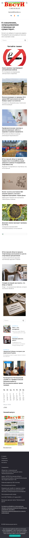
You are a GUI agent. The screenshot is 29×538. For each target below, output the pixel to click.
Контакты (4, 462)
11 (7, 396)
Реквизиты (4, 460)
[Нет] (27, 532)
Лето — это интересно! (15, 328)
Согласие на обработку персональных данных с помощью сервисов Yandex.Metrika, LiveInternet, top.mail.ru (14, 508)
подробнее (9, 530)
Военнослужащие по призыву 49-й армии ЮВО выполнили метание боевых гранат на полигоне (14, 99)
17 (4, 398)
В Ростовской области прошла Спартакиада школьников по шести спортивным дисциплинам (14, 253)
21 (16, 398)
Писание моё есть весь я (17, 339)
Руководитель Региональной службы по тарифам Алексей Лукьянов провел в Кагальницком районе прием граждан (13, 381)
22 (20, 398)
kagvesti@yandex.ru (14, 12)
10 (4, 396)
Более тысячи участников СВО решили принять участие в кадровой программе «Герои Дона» (14, 193)
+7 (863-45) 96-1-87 (14, 8)
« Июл (5, 407)
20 (14, 398)
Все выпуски (7, 447)
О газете (3, 456)
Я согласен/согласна (15, 535)
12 (10, 396)
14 (16, 396)
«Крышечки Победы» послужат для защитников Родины (14, 352)
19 (10, 398)
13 (13, 396)
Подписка (4, 458)
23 (23, 398)
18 (7, 398)
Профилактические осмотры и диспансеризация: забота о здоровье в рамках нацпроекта (12, 129)
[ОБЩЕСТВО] (14, 374)
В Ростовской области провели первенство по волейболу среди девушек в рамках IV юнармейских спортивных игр (13, 161)
